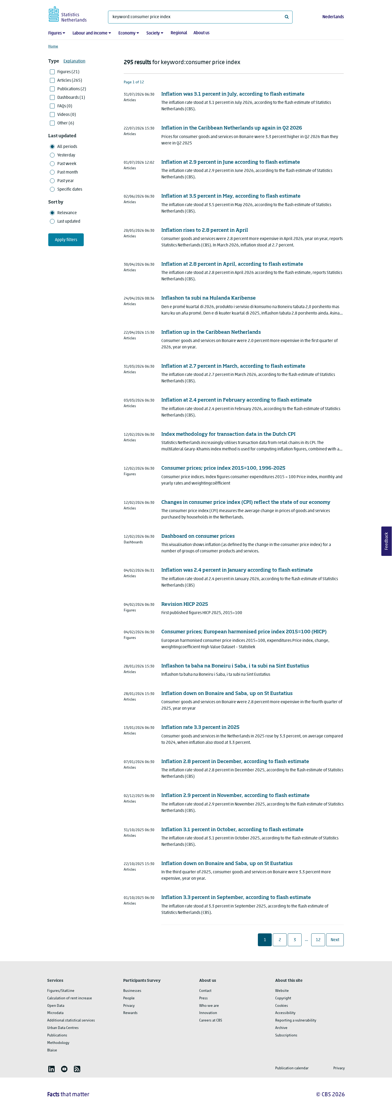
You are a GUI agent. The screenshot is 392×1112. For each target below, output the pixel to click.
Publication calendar (292, 1068)
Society (153, 33)
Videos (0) (66, 115)
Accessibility (285, 1013)
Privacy (129, 1006)
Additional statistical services (71, 1020)
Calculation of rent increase (69, 998)
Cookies (281, 1006)
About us (201, 33)
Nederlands (333, 17)
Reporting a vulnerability (295, 1020)
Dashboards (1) (71, 98)
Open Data (55, 1006)
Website (282, 991)
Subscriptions (286, 1035)
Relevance (67, 213)
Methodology (58, 1043)
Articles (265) (69, 80)
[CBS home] (73, 13)
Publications (57, 1035)
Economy (126, 33)
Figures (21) (68, 72)
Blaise (52, 1050)
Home (53, 46)
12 (320, 940)
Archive (281, 1028)
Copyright (283, 998)
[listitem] (51, 1069)
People (129, 998)
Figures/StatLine (60, 991)
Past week (66, 164)
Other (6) (65, 123)
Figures (55, 33)
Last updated (68, 221)
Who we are (209, 1006)
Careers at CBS (210, 1020)
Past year (65, 181)
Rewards (130, 1013)
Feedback (387, 541)
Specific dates (69, 189)
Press (203, 998)
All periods (67, 147)
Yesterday (66, 155)
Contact (205, 991)
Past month (67, 172)
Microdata (55, 1013)
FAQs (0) (64, 106)
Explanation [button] (74, 61)
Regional (179, 33)
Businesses (132, 991)
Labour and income (90, 33)
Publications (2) (71, 89)
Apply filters (66, 240)
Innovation (208, 1013)
